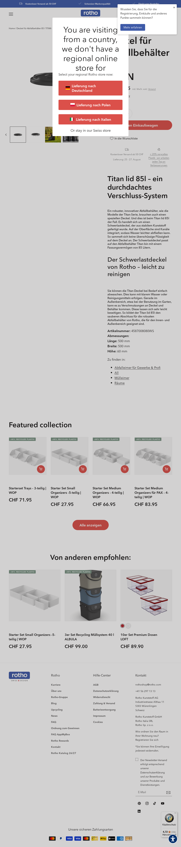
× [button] (174, 7)
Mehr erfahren (133, 27)
